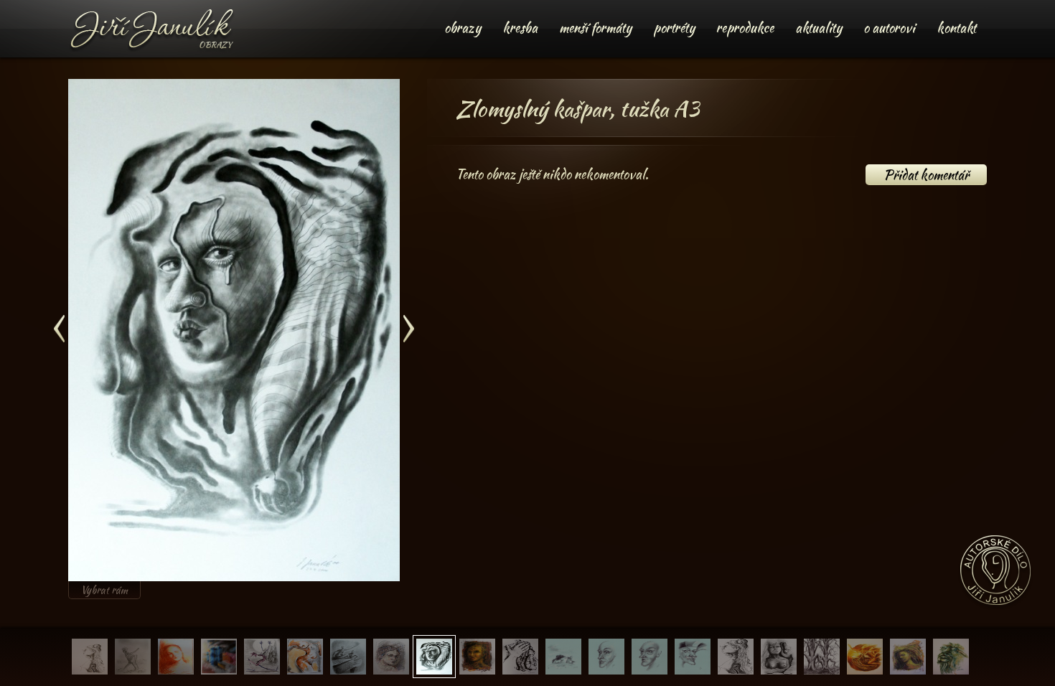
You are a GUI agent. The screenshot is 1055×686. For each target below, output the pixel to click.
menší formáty (595, 27)
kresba (520, 27)
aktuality (818, 27)
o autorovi (889, 27)
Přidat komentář (926, 174)
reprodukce (745, 27)
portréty (674, 27)
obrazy (462, 27)
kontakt (956, 27)
